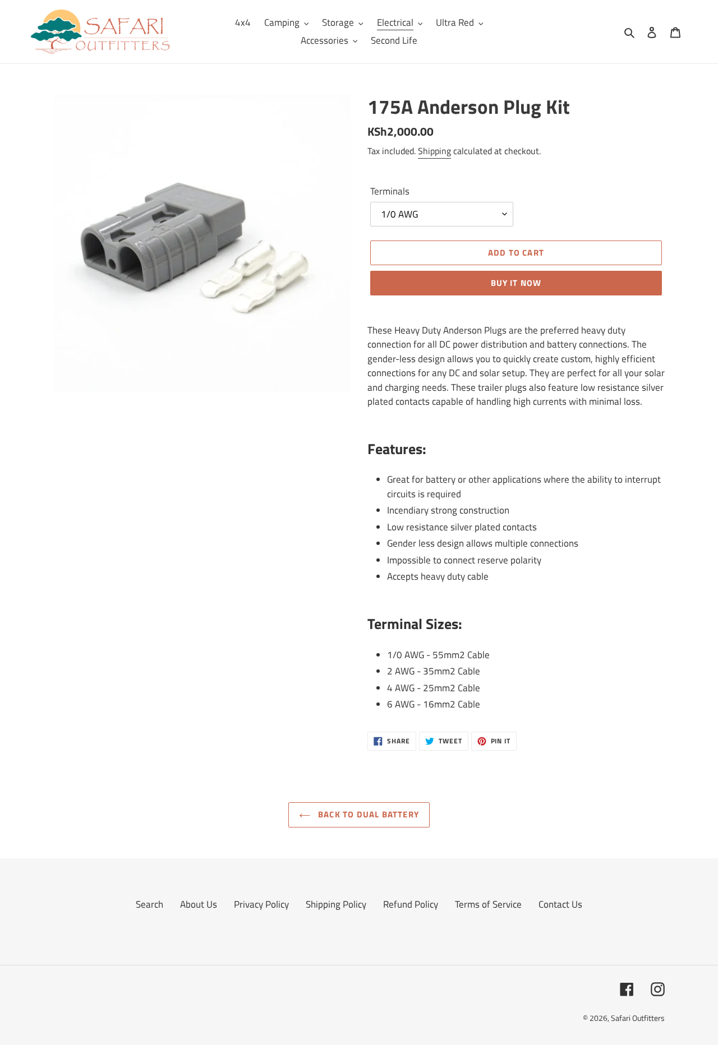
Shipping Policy (336, 904)
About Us (198, 904)
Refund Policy (410, 904)
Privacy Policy (261, 904)
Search (149, 904)
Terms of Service (488, 904)
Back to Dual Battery (367, 814)
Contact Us (560, 904)
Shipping (434, 151)
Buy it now (516, 282)
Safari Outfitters (638, 1018)
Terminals (389, 191)
